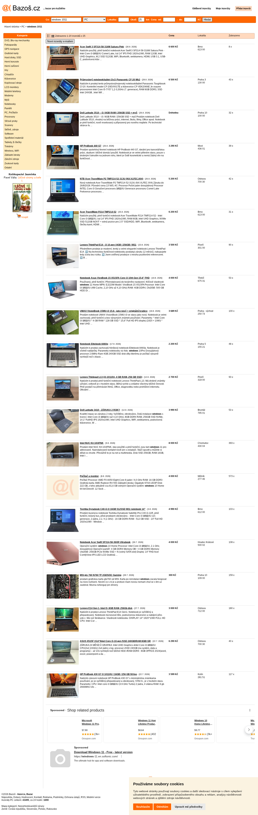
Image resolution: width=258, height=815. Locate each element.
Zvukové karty (12, 163)
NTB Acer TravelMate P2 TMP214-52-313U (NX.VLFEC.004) (111, 178)
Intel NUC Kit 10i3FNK (92, 443)
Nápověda (7, 797)
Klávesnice (10, 78)
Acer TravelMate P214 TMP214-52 (98, 212)
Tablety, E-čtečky (13, 142)
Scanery (9, 125)
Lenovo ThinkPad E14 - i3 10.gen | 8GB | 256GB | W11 (108, 244)
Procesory (10, 116)
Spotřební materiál (14, 138)
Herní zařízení (12, 66)
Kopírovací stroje (13, 83)
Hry (6, 70)
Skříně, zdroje (12, 129)
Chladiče (9, 74)
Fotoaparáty (11, 45)
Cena (171, 35)
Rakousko (51, 809)
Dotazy (16, 797)
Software (9, 133)
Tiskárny (9, 146)
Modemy (9, 95)
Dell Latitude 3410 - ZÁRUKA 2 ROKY (100, 410)
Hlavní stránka (11, 26)
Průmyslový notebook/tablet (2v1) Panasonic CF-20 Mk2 (110, 79)
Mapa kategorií (9, 806)
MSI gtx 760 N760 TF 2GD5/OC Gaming (100, 575)
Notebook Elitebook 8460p (94, 344)
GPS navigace (12, 49)
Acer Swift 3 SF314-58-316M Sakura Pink (102, 46)
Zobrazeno (234, 35)
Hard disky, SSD (13, 57)
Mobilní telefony (13, 91)
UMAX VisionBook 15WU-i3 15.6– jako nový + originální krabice (114, 311)
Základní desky (12, 155)
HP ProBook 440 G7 (90, 146)
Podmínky (58, 797)
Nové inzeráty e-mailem (60, 41)
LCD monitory (12, 87)
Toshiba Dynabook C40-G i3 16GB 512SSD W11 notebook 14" (112, 509)
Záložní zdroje (12, 159)
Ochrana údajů (72, 797)
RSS (83, 797)
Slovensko (31, 809)
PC (23, 26)
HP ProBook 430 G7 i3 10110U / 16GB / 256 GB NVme (108, 674)
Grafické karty (12, 53)
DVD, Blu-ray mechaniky (17, 40)
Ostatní (8, 167)
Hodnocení (27, 797)
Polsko (41, 809)
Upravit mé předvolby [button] (188, 806)
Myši (7, 100)
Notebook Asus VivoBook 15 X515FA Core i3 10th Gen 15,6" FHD (115, 278)
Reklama (47, 797)
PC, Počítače (11, 112)
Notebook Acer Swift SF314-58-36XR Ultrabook (105, 542)
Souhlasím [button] (143, 806)
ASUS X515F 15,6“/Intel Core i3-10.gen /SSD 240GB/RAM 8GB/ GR (115, 641)
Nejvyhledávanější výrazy (31, 806)
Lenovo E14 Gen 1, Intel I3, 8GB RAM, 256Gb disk (106, 608)
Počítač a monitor (89, 476)
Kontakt (38, 797)
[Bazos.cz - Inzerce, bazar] (21, 10)
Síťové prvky (11, 121)
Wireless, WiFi (12, 150)
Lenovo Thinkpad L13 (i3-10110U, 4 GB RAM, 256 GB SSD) (111, 377)
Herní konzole (12, 61)
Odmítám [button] (162, 806)
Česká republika (16, 809)
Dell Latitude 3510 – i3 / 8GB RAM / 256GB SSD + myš (108, 112)
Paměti (8, 108)
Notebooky (10, 104)
